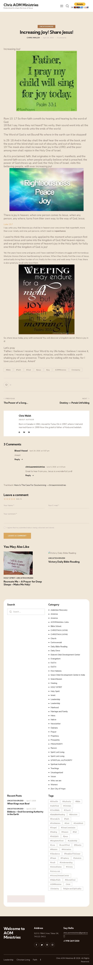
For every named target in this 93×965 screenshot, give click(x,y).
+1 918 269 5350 (71, 940)
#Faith (18, 370)
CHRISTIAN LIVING (59, 630)
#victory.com (55, 871)
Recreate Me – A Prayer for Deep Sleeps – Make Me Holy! (23, 583)
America (54, 614)
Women (54, 784)
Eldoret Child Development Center (65, 654)
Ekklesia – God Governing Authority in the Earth (25, 812)
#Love (52, 845)
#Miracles (77, 845)
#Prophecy (65, 858)
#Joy (48, 370)
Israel (53, 695)
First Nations (56, 671)
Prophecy (55, 736)
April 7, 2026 (31, 801)
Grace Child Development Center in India (68, 675)
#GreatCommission (68, 828)
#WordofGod (70, 880)
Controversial (56, 642)
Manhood (55, 707)
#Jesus (38, 370)
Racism (54, 748)
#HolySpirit (54, 836)
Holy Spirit (10, 578)
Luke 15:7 (8, 224)
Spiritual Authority (58, 764)
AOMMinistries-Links (60, 622)
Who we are (56, 780)
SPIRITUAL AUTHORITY (61, 760)
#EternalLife (55, 819)
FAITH (53, 662)
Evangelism (55, 658)
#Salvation (77, 858)
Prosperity (55, 740)
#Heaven (65, 832)
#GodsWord (78, 823)
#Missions (53, 849)
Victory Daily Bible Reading (64, 561)
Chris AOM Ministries (64, 958)
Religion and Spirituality (72, 889)
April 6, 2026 (31, 809)
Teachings (55, 768)
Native (53, 719)
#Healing (53, 832)
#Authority (66, 801)
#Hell (75, 832)
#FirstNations (55, 823)
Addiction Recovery (59, 610)
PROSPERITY (57, 744)
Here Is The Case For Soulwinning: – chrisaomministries (40, 485)
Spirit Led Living (57, 752)
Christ (68, 884)
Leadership (55, 699)
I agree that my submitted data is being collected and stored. (30, 528)
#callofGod (54, 806)
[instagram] (52, 944)
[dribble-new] (47, 944)
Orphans (54, 728)
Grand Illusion (56, 679)
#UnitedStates (56, 867)
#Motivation (66, 849)
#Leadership (72, 841)
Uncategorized (46, 26)
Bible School (56, 626)
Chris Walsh (25, 415)
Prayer (53, 731)
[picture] (24, 432)
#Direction (73, 814)
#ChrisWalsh (54, 810)
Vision (53, 776)
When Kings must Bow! (18, 803)
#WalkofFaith (55, 880)
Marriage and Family (59, 711)
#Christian (67, 806)
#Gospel (53, 828)
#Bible (8, 370)
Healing (54, 683)
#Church (67, 810)
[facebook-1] (36, 944)
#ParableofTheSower (72, 854)
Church (53, 638)
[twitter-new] (41, 944)
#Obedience (55, 854)
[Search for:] (26, 611)
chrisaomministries (35, 466)
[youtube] (19, 432)
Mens (53, 715)
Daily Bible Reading (59, 646)
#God (28, 370)
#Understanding (66, 862)
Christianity (75, 370)
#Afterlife (54, 801)
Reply (17, 459)
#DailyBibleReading (57, 814)
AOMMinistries (60, 370)
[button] (61, 6)
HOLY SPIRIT (56, 687)
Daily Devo (55, 650)
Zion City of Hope (58, 788)
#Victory (69, 867)
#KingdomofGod (56, 841)
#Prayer (53, 858)
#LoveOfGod (64, 845)
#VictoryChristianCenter (59, 876)
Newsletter (56, 723)
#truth (52, 862)
